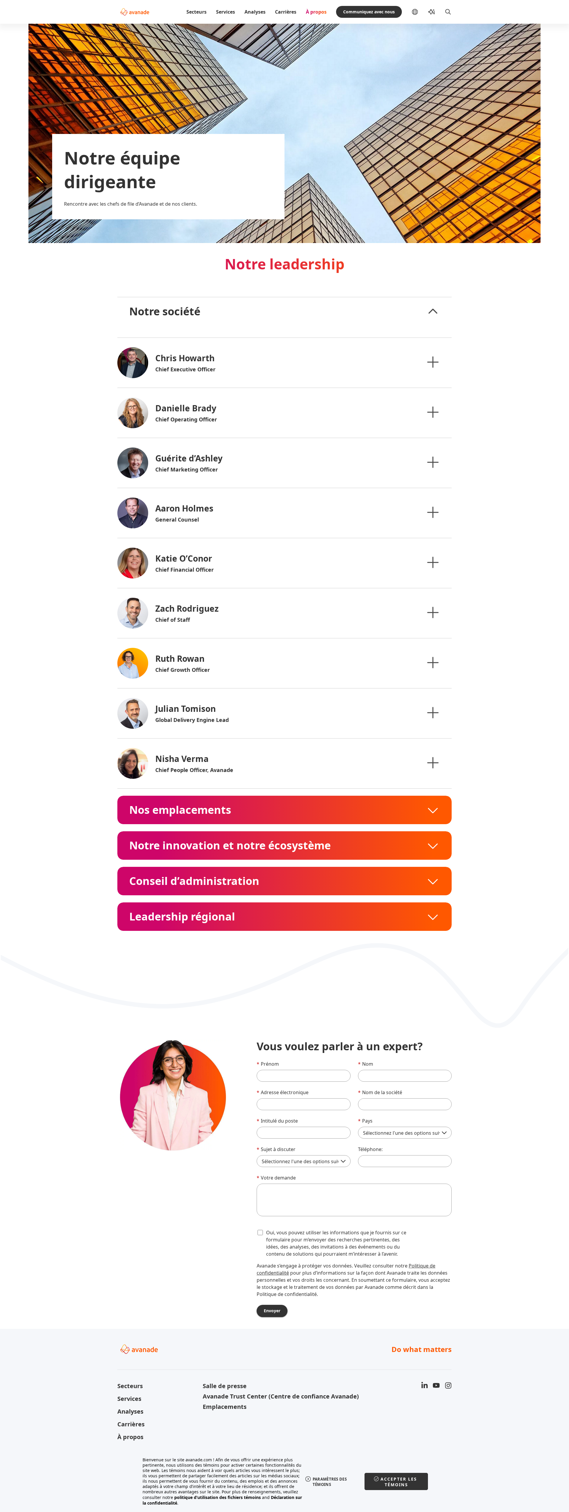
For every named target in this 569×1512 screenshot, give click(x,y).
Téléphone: (370, 1149)
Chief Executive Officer (185, 369)
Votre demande (276, 1177)
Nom (365, 1064)
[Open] (433, 362)
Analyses (255, 12)
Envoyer (272, 1310)
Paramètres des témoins (330, 1481)
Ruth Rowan (179, 658)
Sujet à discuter (276, 1149)
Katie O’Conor (183, 558)
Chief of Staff (172, 619)
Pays (365, 1121)
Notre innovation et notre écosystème (230, 845)
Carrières (285, 12)
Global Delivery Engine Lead (192, 719)
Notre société (164, 311)
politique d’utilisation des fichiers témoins (217, 1497)
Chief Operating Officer (186, 419)
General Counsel (177, 519)
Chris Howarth (185, 358)
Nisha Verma (182, 758)
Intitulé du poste (277, 1121)
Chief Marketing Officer (186, 469)
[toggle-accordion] (433, 311)
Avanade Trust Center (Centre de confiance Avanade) (242, 1396)
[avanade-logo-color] (134, 11)
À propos (316, 12)
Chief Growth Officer (182, 669)
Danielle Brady (185, 408)
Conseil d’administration (194, 881)
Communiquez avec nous (369, 12)
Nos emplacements (180, 810)
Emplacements (225, 1407)
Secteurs (196, 12)
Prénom (268, 1064)
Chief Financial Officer (184, 569)
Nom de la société (380, 1092)
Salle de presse (225, 1386)
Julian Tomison (185, 708)
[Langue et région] (419, 11)
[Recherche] (448, 11)
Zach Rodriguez (187, 608)
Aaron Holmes (184, 508)
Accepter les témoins (399, 1481)
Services (225, 12)
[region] (285, 1481)
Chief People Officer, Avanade (194, 769)
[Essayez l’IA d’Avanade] (431, 11)
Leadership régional (182, 916)
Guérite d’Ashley (189, 458)
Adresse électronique (283, 1092)
